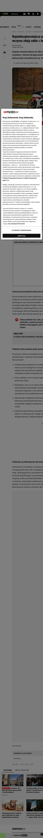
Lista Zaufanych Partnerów (16, 224)
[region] (21, 174)
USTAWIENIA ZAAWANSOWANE (21, 230)
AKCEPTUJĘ (21, 236)
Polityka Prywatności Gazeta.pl (12, 178)
